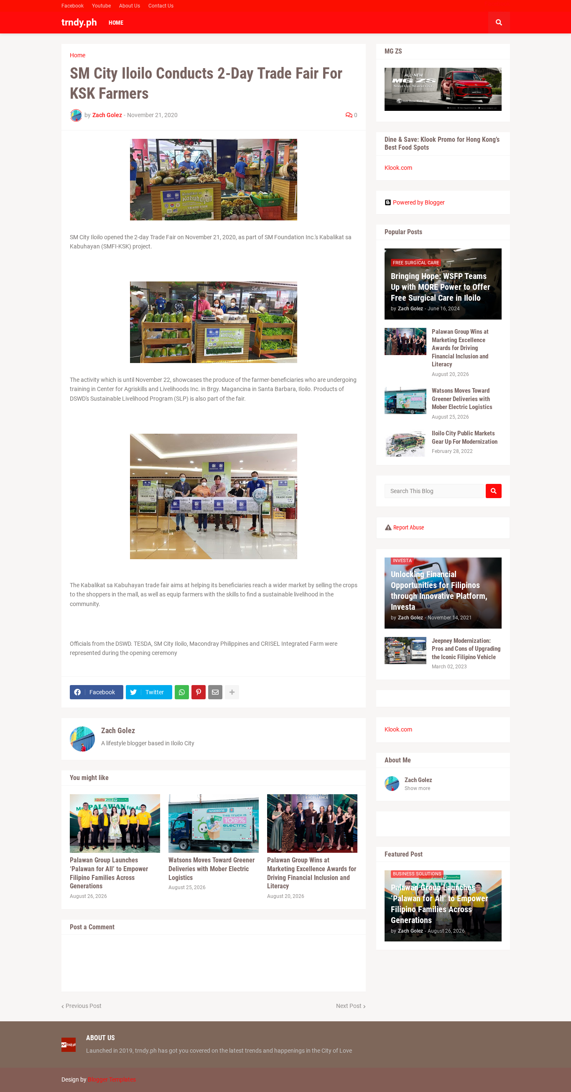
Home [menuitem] (116, 22)
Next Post (349, 1005)
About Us (129, 6)
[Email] (215, 692)
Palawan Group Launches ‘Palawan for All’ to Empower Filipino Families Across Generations (109, 873)
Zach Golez (118, 730)
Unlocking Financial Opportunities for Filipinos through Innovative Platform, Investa (439, 590)
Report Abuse (408, 527)
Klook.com (398, 167)
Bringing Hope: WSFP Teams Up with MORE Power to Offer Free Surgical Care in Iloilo (440, 287)
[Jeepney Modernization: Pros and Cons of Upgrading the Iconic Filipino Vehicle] (405, 650)
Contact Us (160, 6)
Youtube (101, 6)
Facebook (72, 6)
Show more (417, 788)
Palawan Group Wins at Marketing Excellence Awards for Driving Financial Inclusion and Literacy (311, 873)
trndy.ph (79, 22)
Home (77, 55)
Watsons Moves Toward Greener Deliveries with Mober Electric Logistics (211, 869)
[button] (499, 22)
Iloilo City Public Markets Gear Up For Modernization (464, 437)
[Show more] (232, 692)
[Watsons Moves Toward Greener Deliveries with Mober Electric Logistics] (213, 823)
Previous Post (84, 1005)
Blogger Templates (112, 1079)
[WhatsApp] (182, 692)
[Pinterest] (198, 692)
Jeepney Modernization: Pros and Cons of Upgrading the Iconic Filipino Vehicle (466, 649)
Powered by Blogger (419, 202)
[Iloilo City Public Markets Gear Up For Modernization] (405, 443)
